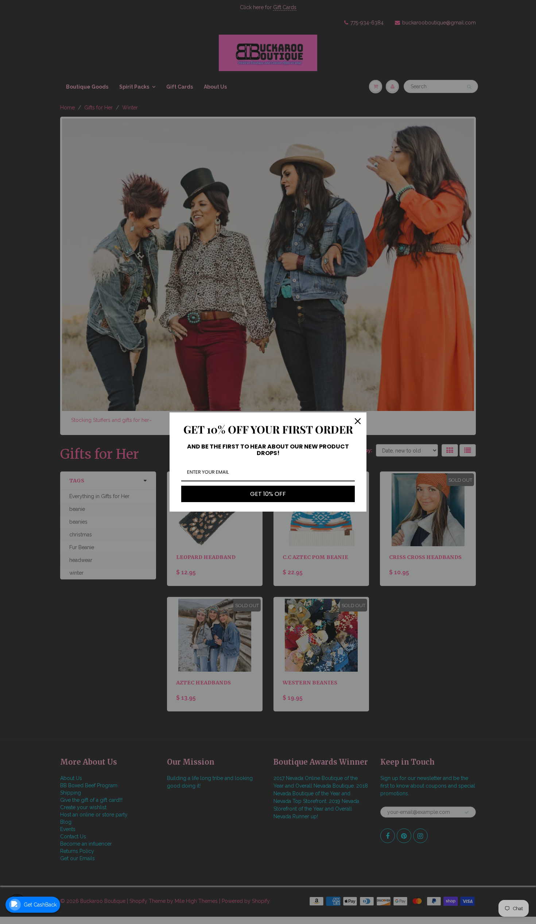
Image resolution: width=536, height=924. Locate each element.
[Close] (357, 421)
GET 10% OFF (268, 494)
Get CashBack (40, 905)
